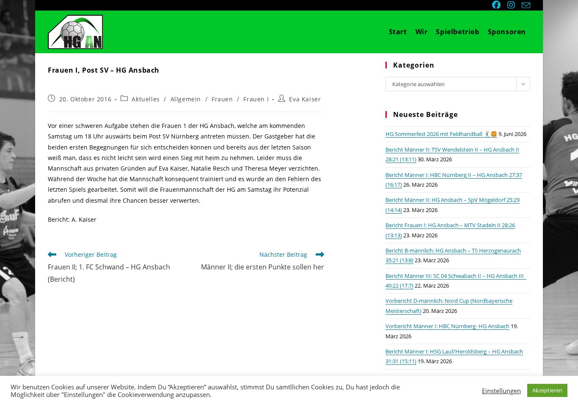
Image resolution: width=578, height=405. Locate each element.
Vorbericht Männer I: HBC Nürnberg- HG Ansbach (447, 326)
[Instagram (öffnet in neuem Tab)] (512, 5)
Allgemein (186, 99)
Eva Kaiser (305, 99)
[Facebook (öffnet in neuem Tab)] (497, 5)
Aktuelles (146, 99)
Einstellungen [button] (501, 390)
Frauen (222, 99)
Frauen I (256, 99)
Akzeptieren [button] (547, 390)
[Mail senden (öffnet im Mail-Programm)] (524, 5)
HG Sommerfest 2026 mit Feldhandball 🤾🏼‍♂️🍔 (441, 134)
